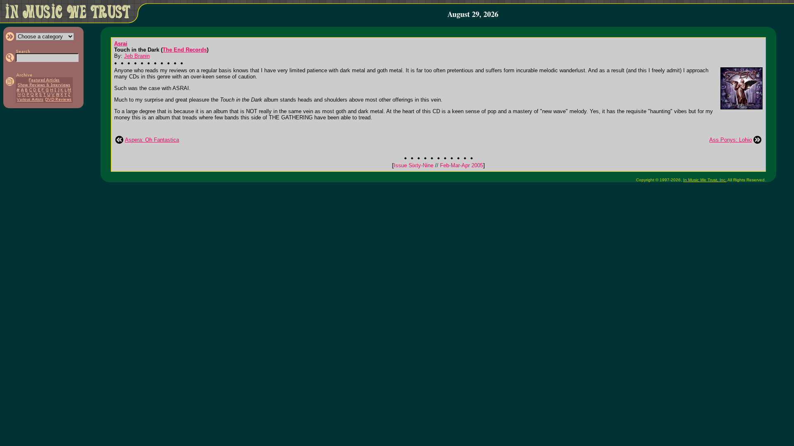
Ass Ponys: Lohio (730, 140)
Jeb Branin (137, 56)
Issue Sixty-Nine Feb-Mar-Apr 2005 (438, 165)
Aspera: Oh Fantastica (152, 140)
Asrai (120, 43)
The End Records (185, 50)
